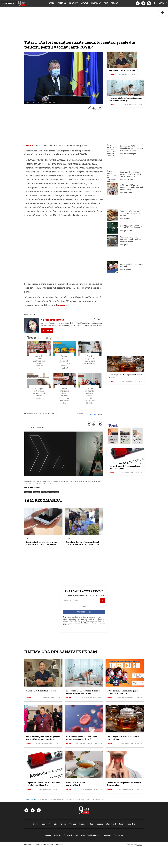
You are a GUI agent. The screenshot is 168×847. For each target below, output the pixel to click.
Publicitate (107, 835)
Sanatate (111, 74)
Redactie (115, 3)
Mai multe (47, 330)
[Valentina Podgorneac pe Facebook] (93, 320)
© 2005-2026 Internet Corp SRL (35, 844)
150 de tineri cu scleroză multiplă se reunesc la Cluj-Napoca (122, 692)
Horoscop (96, 3)
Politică (62, 3)
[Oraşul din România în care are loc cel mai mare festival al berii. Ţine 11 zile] (84, 521)
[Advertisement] (125, 163)
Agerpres (62, 305)
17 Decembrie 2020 (44, 145)
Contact (48, 835)
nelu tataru (45, 492)
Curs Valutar (118, 835)
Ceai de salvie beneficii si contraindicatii (77, 783)
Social (52, 3)
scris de (124, 74)
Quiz (106, 3)
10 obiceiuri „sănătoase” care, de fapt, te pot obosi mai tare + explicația (83, 692)
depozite (28, 492)
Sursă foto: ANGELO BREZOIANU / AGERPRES (41, 102)
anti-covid (54, 492)
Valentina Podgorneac (77, 145)
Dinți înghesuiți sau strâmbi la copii (122, 70)
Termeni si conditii (71, 835)
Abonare (163, 3)
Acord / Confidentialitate (90, 835)
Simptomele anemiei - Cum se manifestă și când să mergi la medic (43, 783)
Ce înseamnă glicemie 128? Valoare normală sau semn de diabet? (81, 738)
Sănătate (73, 3)
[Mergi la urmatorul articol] (162, 12)
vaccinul (36, 492)
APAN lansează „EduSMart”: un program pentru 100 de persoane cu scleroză (43, 738)
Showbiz (84, 3)
